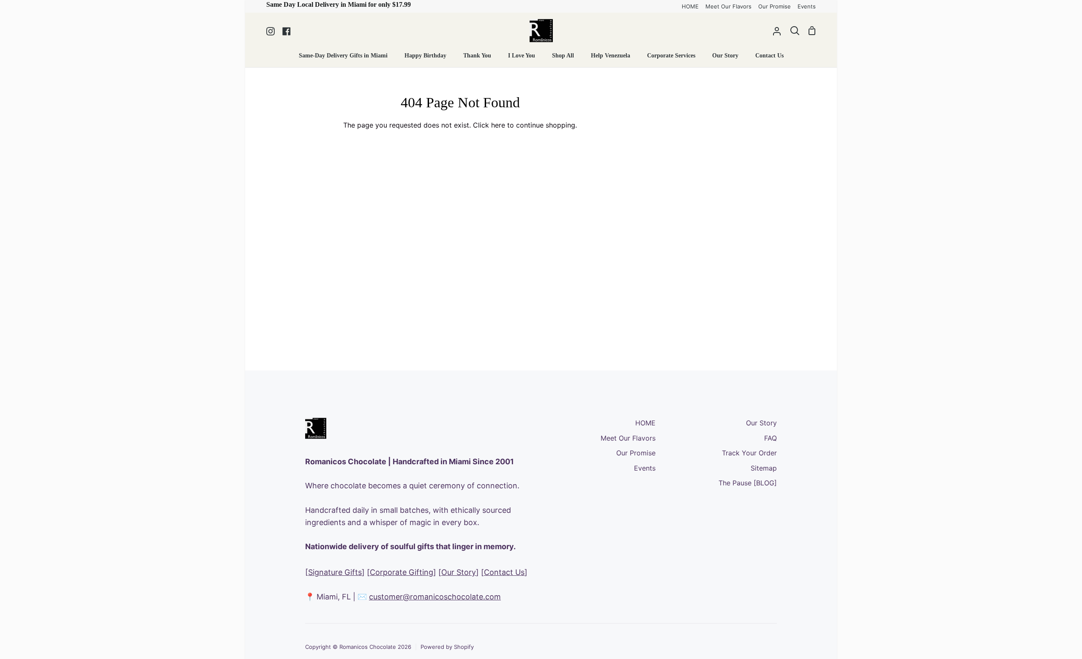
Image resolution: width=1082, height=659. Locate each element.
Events (645, 468)
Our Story (458, 572)
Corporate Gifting (401, 572)
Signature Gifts (335, 572)
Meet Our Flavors (628, 438)
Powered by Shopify (447, 646)
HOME (645, 423)
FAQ (770, 438)
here (498, 125)
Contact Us (504, 572)
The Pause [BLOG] (748, 483)
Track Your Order (749, 453)
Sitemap (764, 468)
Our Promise (636, 453)
